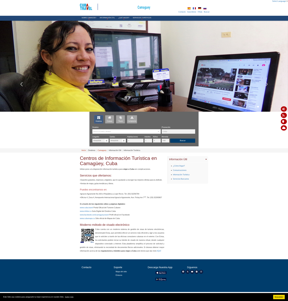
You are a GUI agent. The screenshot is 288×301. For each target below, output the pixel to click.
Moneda (165, 137)
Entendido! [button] (279, 297)
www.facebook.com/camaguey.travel (94, 215)
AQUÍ (159, 251)
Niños (155, 137)
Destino (95, 127)
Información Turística (181, 175)
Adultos (147, 137)
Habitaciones (132, 137)
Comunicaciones (179, 170)
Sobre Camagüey (89, 18)
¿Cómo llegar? (179, 166)
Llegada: (95, 137)
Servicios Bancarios (181, 179)
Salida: (112, 137)
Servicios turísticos (142, 18)
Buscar (206, 12)
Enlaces (119, 275)
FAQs (200, 12)
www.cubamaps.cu (87, 218)
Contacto (182, 12)
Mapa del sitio (121, 272)
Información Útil (107, 18)
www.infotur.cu (85, 211)
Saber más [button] (69, 297)
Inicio (84, 150)
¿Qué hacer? (123, 18)
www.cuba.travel (86, 208)
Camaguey (144, 7)
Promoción (166, 127)
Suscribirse (191, 12)
